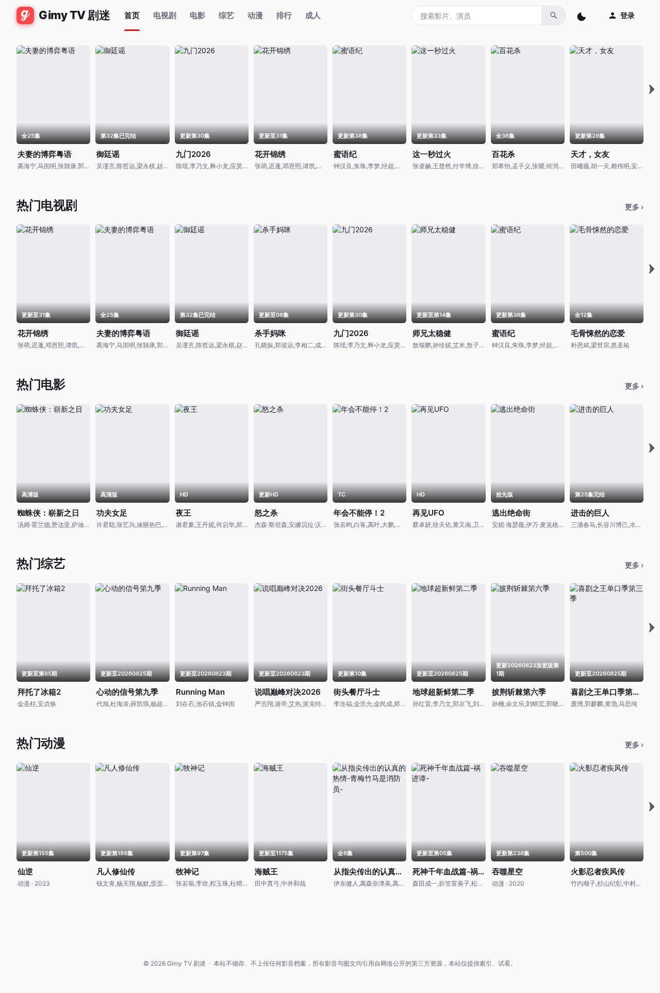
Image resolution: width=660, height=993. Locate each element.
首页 (132, 15)
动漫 (255, 15)
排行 (284, 15)
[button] (652, 89)
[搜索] (553, 15)
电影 (197, 15)
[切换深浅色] (582, 15)
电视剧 (164, 15)
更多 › (634, 206)
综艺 (226, 15)
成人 (313, 15)
